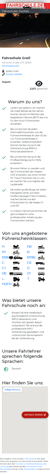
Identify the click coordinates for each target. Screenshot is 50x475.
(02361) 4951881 (14, 74)
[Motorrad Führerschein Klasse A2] (39, 247)
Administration (30, 469)
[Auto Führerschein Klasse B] (39, 252)
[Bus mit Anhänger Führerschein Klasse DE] (16, 273)
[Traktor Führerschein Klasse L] (14, 279)
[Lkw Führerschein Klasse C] (14, 263)
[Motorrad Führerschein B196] (39, 257)
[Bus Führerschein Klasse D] (39, 268)
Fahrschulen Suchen (15, 11)
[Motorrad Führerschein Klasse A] (14, 247)
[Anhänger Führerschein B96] (16, 257)
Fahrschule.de (31, 459)
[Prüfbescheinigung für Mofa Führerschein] (14, 284)
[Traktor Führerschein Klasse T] (39, 279)
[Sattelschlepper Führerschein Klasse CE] (39, 263)
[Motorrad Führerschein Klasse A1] (14, 252)
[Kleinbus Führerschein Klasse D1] (39, 273)
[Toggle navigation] (44, 7)
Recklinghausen (10, 66)
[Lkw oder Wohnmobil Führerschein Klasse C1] (14, 268)
